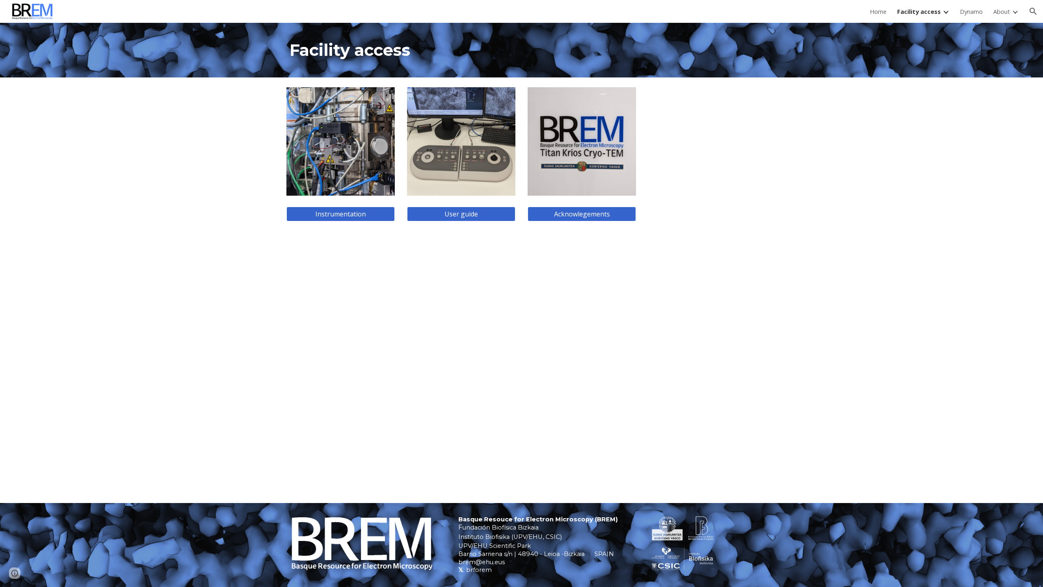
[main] (521, 50)
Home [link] (878, 11)
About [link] (1001, 11)
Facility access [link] (919, 11)
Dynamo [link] (971, 11)
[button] (1033, 11)
